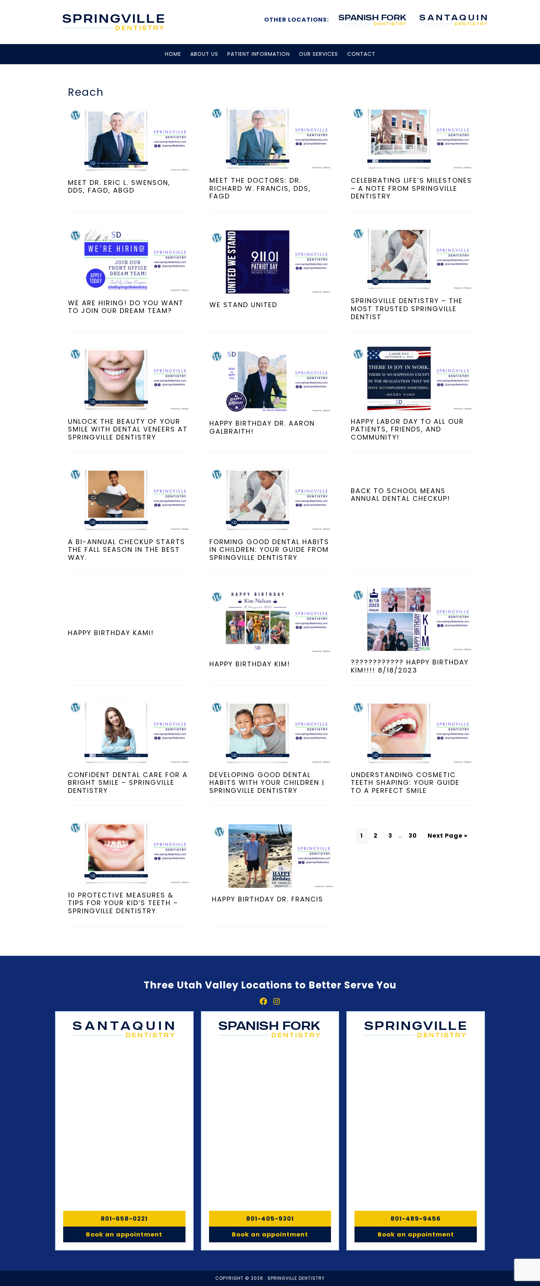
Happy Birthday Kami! (111, 632)
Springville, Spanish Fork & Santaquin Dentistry (114, 22)
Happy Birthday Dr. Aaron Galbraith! (262, 427)
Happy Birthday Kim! (249, 663)
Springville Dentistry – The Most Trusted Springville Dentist (407, 308)
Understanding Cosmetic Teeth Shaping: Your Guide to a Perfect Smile (405, 782)
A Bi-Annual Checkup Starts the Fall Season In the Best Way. (126, 549)
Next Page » (448, 835)
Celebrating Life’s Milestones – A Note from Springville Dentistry (411, 188)
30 (412, 835)
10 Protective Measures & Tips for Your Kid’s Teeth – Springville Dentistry (123, 902)
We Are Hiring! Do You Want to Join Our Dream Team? (126, 307)
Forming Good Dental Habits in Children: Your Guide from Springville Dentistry (269, 549)
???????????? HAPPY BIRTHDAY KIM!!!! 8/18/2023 (410, 666)
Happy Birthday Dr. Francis (267, 899)
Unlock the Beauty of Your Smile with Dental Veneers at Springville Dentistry (128, 429)
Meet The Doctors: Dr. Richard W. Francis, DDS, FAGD (260, 188)
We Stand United (243, 304)
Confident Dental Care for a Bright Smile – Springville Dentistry (128, 782)
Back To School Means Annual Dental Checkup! (400, 494)
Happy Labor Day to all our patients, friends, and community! (407, 429)
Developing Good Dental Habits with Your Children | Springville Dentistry (266, 782)
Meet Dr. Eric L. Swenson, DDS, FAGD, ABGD (119, 186)
